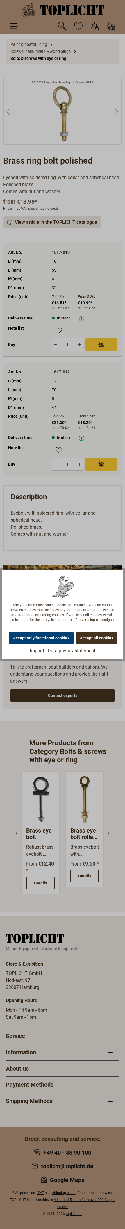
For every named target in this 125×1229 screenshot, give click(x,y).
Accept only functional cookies (41, 638)
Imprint (37, 650)
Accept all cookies (96, 638)
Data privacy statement (71, 650)
